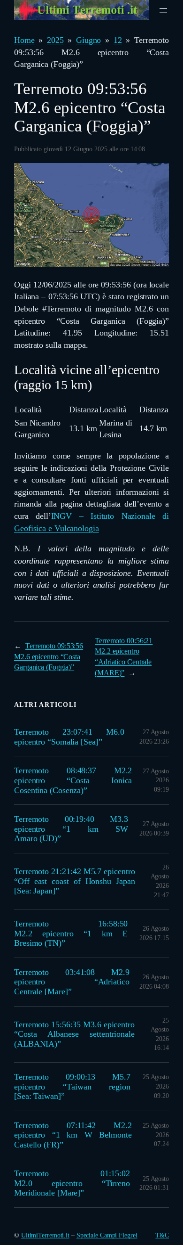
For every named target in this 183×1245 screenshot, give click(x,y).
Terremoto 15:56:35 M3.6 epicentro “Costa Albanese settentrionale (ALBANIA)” (74, 1034)
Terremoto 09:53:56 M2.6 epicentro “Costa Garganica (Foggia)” (48, 656)
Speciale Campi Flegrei (106, 1235)
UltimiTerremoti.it (45, 1235)
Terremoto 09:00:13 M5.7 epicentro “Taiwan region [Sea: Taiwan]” (72, 1086)
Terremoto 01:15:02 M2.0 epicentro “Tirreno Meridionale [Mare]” (72, 1183)
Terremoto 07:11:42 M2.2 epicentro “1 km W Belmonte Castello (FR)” (72, 1135)
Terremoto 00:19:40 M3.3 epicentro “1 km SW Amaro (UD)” (71, 828)
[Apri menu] (163, 10)
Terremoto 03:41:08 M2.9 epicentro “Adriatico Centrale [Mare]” (72, 981)
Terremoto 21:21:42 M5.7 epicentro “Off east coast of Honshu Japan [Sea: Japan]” (74, 881)
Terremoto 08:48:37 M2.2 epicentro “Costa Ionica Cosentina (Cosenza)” (73, 780)
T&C (162, 1235)
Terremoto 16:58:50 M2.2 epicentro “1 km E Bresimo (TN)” (71, 933)
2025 (55, 40)
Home (24, 40)
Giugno (88, 40)
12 (118, 40)
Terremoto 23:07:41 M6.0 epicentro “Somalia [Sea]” (69, 736)
